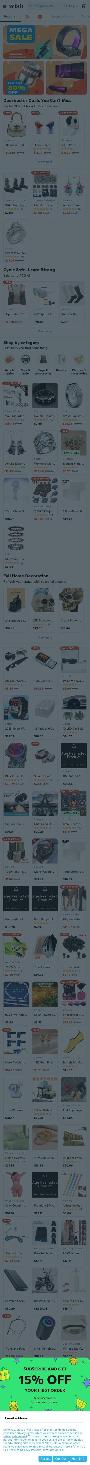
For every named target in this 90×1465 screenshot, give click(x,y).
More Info (78, 1459)
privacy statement (15, 1436)
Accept (45, 1459)
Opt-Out (60, 1459)
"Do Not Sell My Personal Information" (34, 1450)
